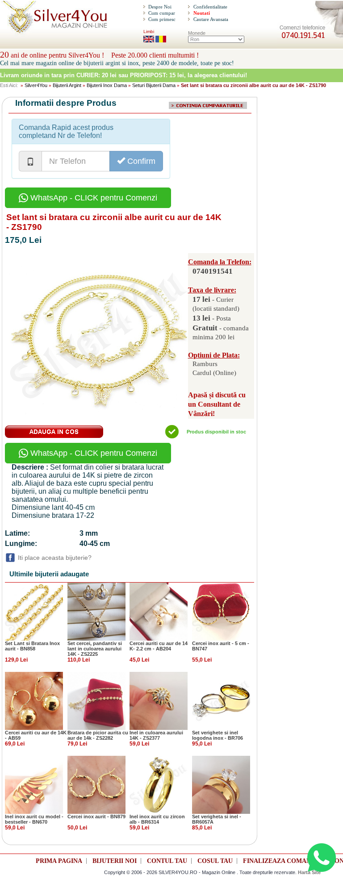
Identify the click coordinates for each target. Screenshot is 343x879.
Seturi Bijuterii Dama (154, 85)
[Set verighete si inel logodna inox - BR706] (221, 700)
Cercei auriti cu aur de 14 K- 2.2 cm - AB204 (159, 646)
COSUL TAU (215, 861)
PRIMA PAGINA (59, 861)
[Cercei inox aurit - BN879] (96, 784)
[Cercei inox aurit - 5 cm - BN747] (221, 611)
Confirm (140, 161)
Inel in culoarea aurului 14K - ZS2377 (156, 735)
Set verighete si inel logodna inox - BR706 (217, 735)
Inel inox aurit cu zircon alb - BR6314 (157, 819)
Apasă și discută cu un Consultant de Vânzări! (217, 404)
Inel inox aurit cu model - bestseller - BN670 (34, 819)
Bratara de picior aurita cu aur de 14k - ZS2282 (97, 735)
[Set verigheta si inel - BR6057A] (221, 784)
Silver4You (36, 85)
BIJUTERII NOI (114, 861)
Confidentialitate (210, 6)
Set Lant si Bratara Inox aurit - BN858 (32, 646)
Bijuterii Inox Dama (107, 85)
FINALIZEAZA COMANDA (281, 861)
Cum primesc (162, 19)
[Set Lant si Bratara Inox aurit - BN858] (34, 611)
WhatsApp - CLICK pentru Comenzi (92, 197)
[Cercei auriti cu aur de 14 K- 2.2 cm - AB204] (159, 611)
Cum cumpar (161, 13)
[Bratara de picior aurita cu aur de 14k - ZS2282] (96, 700)
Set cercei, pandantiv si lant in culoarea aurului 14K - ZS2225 (94, 649)
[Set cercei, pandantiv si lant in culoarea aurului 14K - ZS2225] (96, 611)
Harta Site (309, 872)
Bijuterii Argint (67, 85)
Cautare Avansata (210, 19)
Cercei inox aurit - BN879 (96, 816)
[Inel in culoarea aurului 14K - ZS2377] (159, 700)
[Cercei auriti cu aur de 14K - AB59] (34, 700)
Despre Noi (160, 6)
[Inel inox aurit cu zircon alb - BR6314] (159, 784)
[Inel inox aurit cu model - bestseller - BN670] (34, 784)
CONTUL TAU (167, 861)
